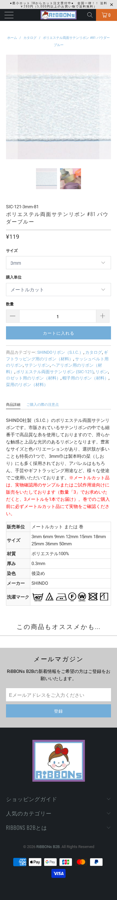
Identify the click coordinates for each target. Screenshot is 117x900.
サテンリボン (37, 365)
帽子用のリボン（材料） (85, 378)
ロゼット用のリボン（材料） (33, 378)
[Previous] (12, 107)
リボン (101, 371)
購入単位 (14, 277)
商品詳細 (13, 404)
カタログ (93, 352)
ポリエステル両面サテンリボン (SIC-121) (55, 371)
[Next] (105, 107)
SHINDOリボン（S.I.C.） (60, 352)
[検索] (90, 15)
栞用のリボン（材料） (27, 384)
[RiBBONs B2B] (58, 15)
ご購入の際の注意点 (42, 404)
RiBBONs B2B (48, 846)
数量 (10, 304)
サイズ (12, 250)
